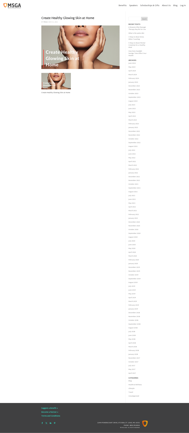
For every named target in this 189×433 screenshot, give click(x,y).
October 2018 (133, 320)
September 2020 (134, 233)
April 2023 (132, 116)
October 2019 (133, 275)
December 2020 (134, 222)
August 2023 (133, 101)
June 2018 (132, 335)
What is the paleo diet (136, 33)
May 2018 (131, 339)
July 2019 (131, 286)
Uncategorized (133, 396)
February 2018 (133, 350)
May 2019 (131, 294)
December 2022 (134, 131)
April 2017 (132, 373)
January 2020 (133, 263)
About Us (166, 6)
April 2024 (132, 71)
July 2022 (131, 150)
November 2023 (134, 89)
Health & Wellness (135, 385)
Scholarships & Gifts (149, 6)
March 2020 (132, 256)
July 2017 (131, 365)
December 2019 (134, 267)
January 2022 (133, 173)
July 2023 (131, 105)
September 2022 (134, 142)
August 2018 (133, 328)
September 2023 (134, 97)
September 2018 (134, 324)
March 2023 (132, 120)
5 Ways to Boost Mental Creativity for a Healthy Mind (136, 45)
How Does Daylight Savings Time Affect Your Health (137, 53)
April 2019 (132, 297)
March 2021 (132, 210)
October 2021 (133, 184)
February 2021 (133, 214)
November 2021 (134, 180)
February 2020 (133, 260)
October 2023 (133, 93)
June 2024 (132, 63)
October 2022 (133, 139)
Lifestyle (131, 388)
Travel (130, 392)
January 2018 (133, 354)
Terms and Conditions (50, 416)
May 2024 (131, 67)
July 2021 (131, 195)
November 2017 (134, 358)
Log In (183, 6)
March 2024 (132, 74)
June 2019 (132, 290)
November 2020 (134, 226)
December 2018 (134, 312)
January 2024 (133, 82)
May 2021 (131, 203)
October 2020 (133, 229)
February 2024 (133, 78)
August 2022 (133, 146)
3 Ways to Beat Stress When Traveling (136, 38)
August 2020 (133, 237)
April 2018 (132, 343)
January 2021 (133, 218)
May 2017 (131, 369)
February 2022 (133, 169)
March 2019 (132, 301)
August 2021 (133, 192)
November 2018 (134, 316)
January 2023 (133, 127)
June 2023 (132, 108)
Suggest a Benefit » (49, 408)
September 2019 (134, 279)
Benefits (123, 6)
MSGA (45, 22)
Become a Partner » (49, 412)
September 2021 (134, 188)
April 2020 (132, 252)
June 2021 (132, 199)
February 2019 (133, 305)
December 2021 (134, 176)
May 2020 (131, 248)
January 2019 (133, 309)
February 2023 (133, 124)
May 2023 (131, 112)
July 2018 (131, 331)
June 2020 (132, 244)
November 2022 (134, 135)
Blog (175, 6)
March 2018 (132, 347)
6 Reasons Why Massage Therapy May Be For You (137, 28)
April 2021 (132, 207)
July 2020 (131, 241)
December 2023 (134, 86)
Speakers (133, 6)
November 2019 (134, 271)
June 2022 (132, 154)
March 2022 (132, 165)
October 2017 (133, 362)
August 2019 (133, 282)
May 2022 (131, 158)
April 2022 (132, 161)
